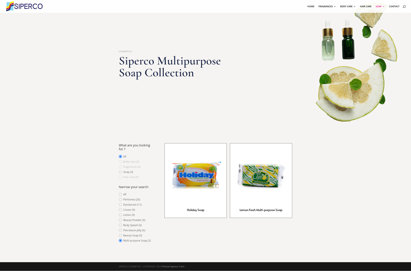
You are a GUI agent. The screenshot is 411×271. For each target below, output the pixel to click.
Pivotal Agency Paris (173, 266)
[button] (137, 156)
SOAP (379, 6)
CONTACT (394, 6)
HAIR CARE (366, 6)
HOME (310, 6)
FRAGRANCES (326, 6)
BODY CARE (346, 6)
